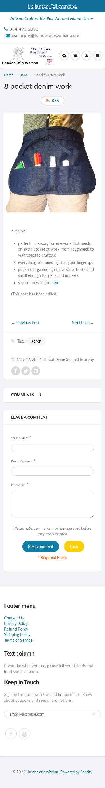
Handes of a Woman (42, 772)
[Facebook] (11, 733)
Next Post (80, 322)
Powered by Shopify (76, 772)
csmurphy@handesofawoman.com (45, 35)
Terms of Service (18, 640)
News (23, 75)
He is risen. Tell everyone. (52, 5)
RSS (55, 100)
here (55, 282)
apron (36, 341)
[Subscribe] (94, 714)
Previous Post (27, 322)
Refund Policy (16, 629)
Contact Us (14, 617)
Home (8, 75)
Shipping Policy (17, 634)
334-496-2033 (24, 28)
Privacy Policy (16, 623)
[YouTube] (24, 733)
